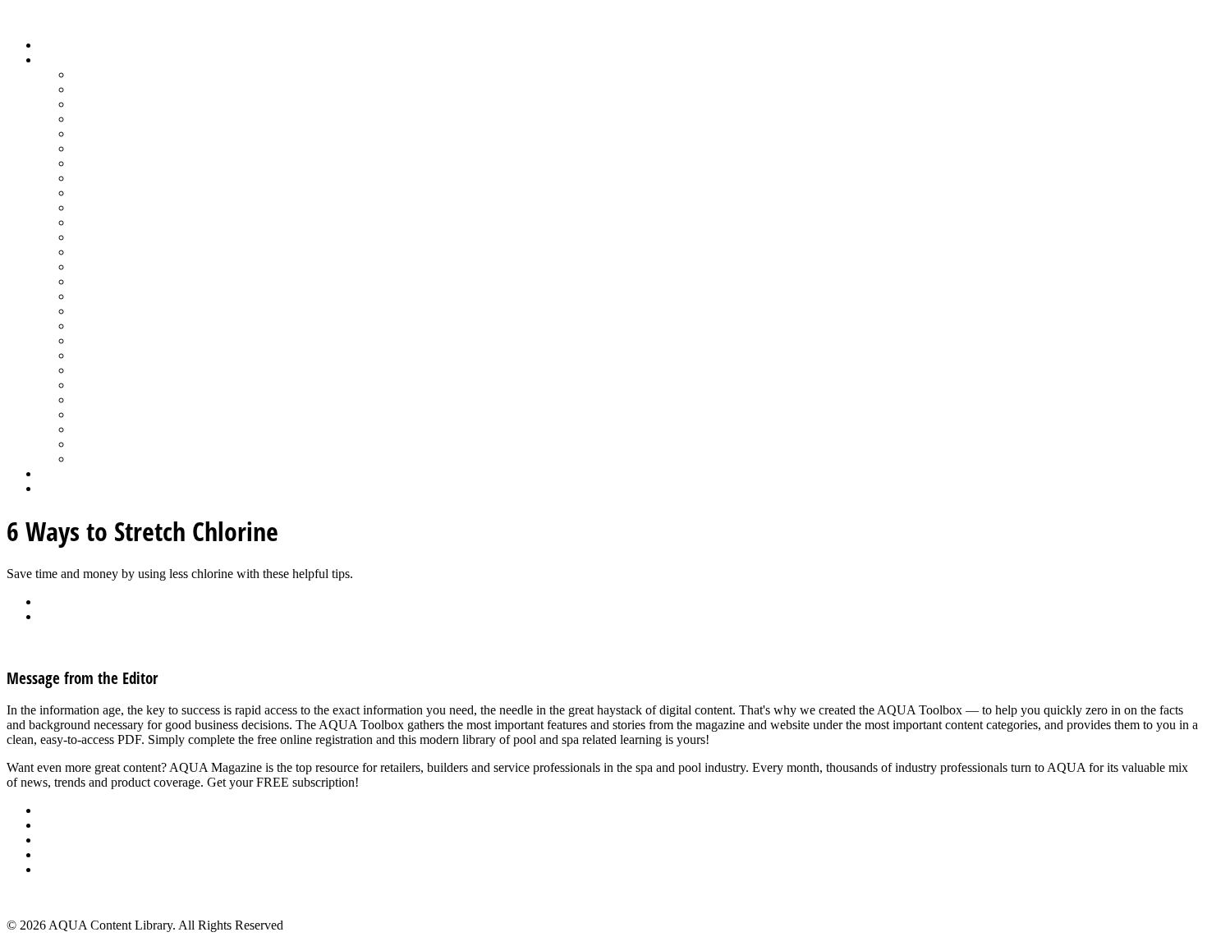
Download (66, 616)
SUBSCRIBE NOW (414, 782)
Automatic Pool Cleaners (137, 89)
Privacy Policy (77, 869)
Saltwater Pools (112, 444)
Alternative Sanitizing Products (152, 74)
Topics (56, 60)
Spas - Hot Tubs (114, 385)
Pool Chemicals (113, 222)
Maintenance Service (126, 207)
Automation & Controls (133, 104)
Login (55, 488)
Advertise (64, 825)
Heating (92, 178)
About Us (64, 810)
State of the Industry (124, 399)
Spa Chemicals (110, 355)
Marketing (99, 429)
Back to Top (39, 897)
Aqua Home (71, 473)
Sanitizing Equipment (128, 326)
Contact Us (68, 854)
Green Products (112, 163)
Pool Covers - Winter (126, 252)
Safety (88, 311)
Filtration (95, 148)
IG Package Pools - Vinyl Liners (156, 193)
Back (53, 601)
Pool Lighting (108, 266)
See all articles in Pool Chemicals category (116, 644)
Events (57, 840)
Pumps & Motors (116, 281)
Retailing (95, 296)
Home (55, 45)
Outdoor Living (113, 459)
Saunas (90, 340)
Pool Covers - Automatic (136, 237)
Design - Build (110, 119)
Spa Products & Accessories (145, 370)
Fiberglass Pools (114, 133)
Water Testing (108, 414)
